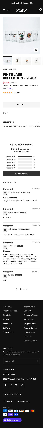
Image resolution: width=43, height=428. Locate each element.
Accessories (7, 324)
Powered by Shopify (22, 401)
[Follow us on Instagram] (11, 385)
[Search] (8, 10)
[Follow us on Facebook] (5, 385)
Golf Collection (8, 332)
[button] (11, 156)
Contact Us (28, 311)
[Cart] (39, 10)
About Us (27, 337)
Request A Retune (31, 315)
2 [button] (20, 289)
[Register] (37, 361)
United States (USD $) (11, 394)
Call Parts (6, 328)
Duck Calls (7, 315)
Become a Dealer (30, 341)
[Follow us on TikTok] (21, 385)
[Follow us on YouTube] (16, 385)
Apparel (6, 319)
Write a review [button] (21, 174)
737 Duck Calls (9, 70)
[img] (8, 189)
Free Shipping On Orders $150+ (22, 3)
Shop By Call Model (10, 311)
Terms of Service (30, 328)
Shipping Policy (30, 324)
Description (8, 122)
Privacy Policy (29, 332)
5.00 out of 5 (27, 149)
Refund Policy (29, 319)
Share (5, 113)
